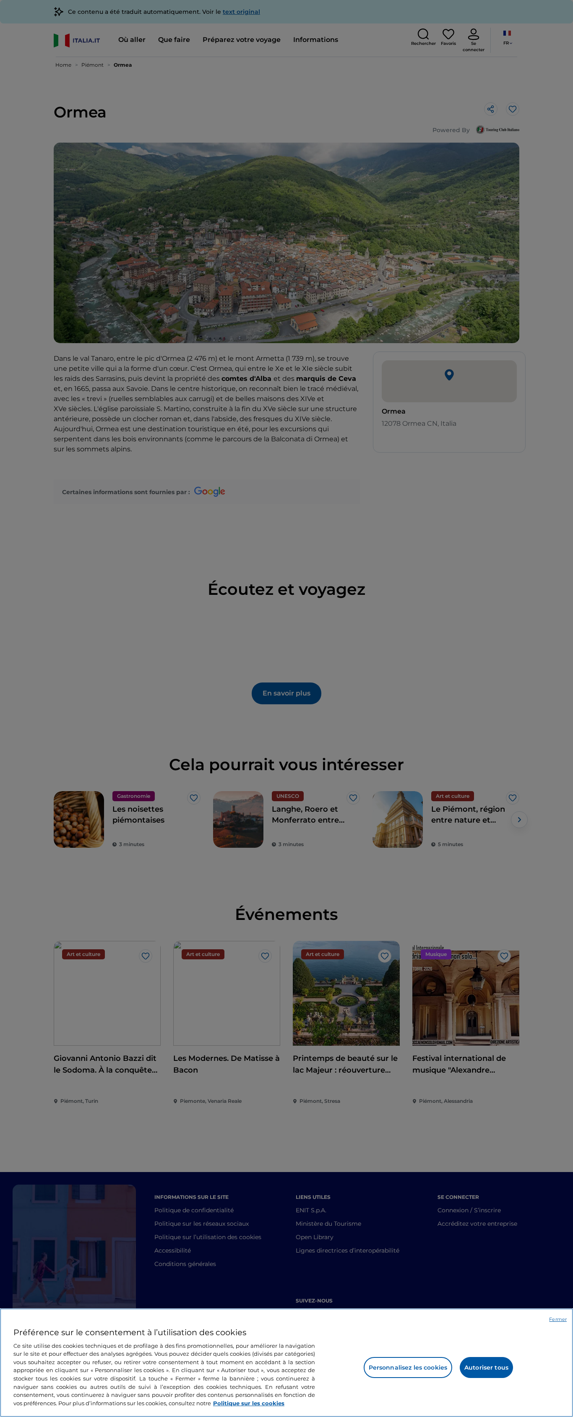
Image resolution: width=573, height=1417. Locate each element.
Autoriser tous (486, 1367)
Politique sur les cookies (248, 1402)
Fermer (558, 1319)
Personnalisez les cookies (408, 1367)
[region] (286, 1362)
